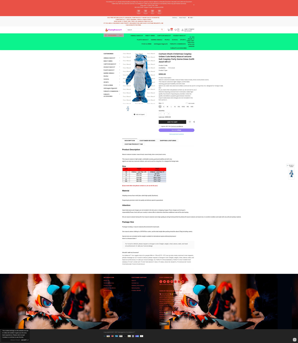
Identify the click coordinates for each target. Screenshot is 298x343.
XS (160, 107)
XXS (192, 107)
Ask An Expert (140, 114)
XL (175, 107)
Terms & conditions (177, 126)
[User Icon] (183, 30)
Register (191, 29)
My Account (188, 31)
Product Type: (163, 70)
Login (186, 29)
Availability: (162, 68)
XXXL (183, 107)
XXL (179, 107)
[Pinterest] (171, 281)
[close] (194, 4)
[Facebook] (160, 281)
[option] (139, 78)
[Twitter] (164, 281)
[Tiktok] (182, 281)
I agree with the (165, 126)
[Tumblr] (175, 281)
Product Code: (163, 65)
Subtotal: (162, 117)
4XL (188, 107)
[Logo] (114, 30)
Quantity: (162, 111)
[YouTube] (179, 281)
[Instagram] (168, 281)
